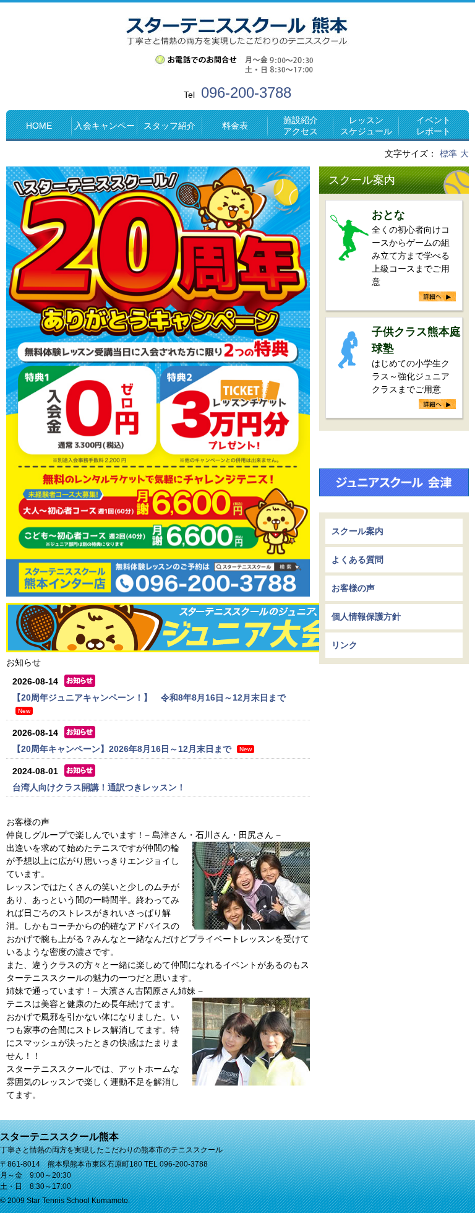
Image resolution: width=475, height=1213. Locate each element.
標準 (448, 153)
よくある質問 (357, 559)
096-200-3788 (246, 92)
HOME (39, 126)
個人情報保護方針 (366, 616)
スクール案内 (361, 180)
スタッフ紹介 (169, 126)
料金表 (235, 126)
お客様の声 (353, 588)
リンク (344, 645)
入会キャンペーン (104, 131)
